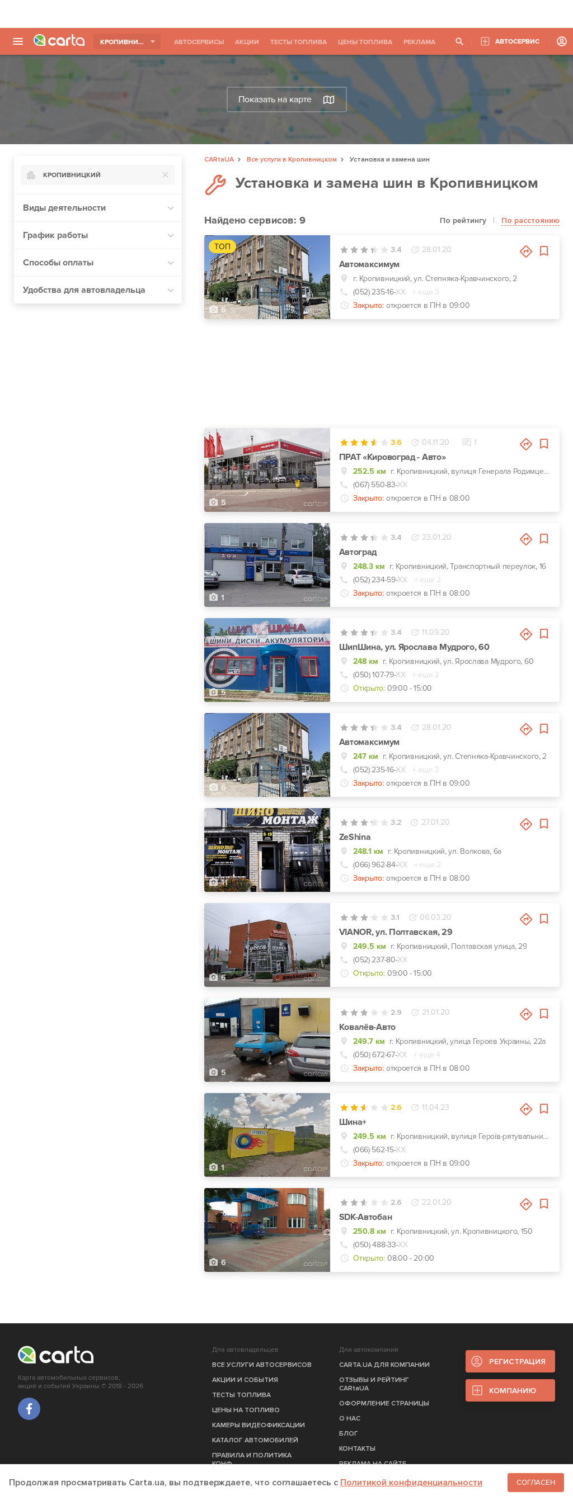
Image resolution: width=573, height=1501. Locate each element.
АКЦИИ (247, 42)
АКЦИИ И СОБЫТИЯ (245, 1380)
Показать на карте (275, 99)
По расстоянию (530, 220)
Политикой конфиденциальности (411, 1482)
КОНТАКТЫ (357, 1449)
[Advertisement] (286, 14)
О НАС (349, 1418)
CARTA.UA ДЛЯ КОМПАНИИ (384, 1365)
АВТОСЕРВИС (517, 41)
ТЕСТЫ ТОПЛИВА (298, 42)
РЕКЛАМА (419, 42)
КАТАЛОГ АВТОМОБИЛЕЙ (255, 1440)
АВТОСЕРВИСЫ (199, 42)
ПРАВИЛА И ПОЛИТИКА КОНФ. (252, 1459)
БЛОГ (348, 1433)
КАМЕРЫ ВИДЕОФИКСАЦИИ (258, 1425)
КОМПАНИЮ (512, 1390)
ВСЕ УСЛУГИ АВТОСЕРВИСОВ (262, 1365)
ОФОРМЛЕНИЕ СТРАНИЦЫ (384, 1403)
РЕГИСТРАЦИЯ (517, 1361)
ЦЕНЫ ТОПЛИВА (365, 42)
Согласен (535, 1482)
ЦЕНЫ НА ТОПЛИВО (246, 1410)
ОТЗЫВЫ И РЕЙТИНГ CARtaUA (374, 1384)
